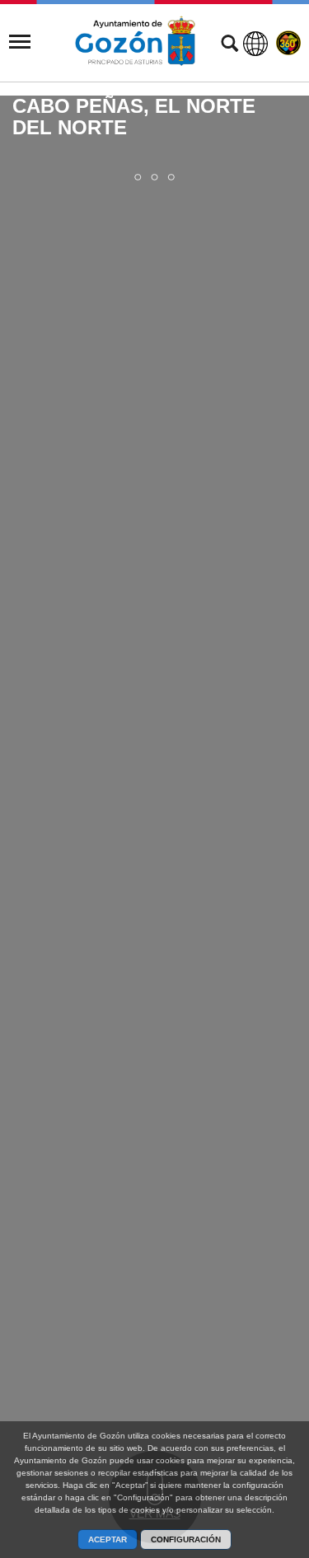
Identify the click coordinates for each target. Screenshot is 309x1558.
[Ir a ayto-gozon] (135, 41)
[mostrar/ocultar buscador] (229, 45)
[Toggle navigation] (20, 42)
